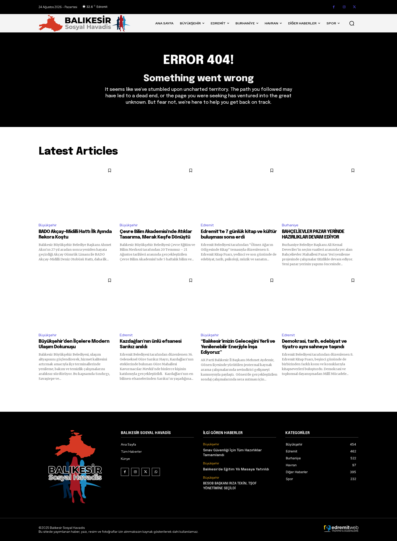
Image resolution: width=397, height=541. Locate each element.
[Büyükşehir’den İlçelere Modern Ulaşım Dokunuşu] (77, 301)
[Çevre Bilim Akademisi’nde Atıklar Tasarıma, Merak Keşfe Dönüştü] (158, 192)
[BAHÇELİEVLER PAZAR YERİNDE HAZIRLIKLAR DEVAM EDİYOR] (320, 192)
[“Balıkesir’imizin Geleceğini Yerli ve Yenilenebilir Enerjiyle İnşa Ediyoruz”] (239, 301)
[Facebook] (334, 7)
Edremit (207, 225)
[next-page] (355, 389)
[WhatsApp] (156, 472)
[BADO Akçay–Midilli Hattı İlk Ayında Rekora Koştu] (77, 192)
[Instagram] (344, 7)
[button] (351, 23)
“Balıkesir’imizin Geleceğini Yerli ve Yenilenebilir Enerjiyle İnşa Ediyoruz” (238, 347)
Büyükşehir (48, 225)
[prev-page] (41, 389)
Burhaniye (290, 225)
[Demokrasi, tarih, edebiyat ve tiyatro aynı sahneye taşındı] (320, 301)
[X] (354, 7)
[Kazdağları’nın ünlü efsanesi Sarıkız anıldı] (158, 301)
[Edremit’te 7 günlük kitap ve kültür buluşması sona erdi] (239, 192)
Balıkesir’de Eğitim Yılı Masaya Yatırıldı (236, 469)
